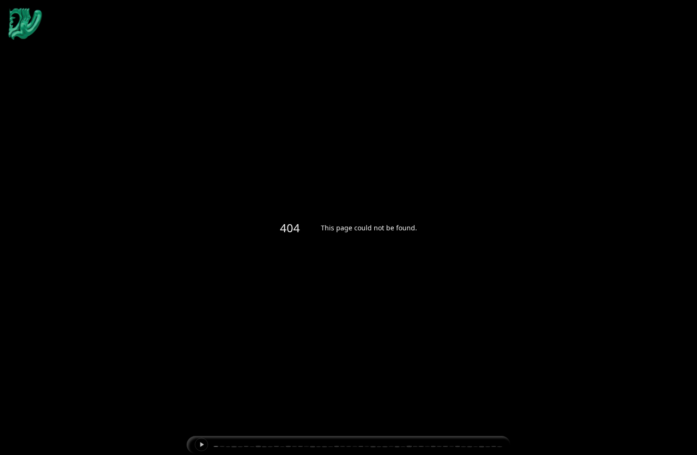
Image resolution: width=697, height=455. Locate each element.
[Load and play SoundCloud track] (201, 444)
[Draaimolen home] (25, 24)
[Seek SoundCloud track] (357, 446)
